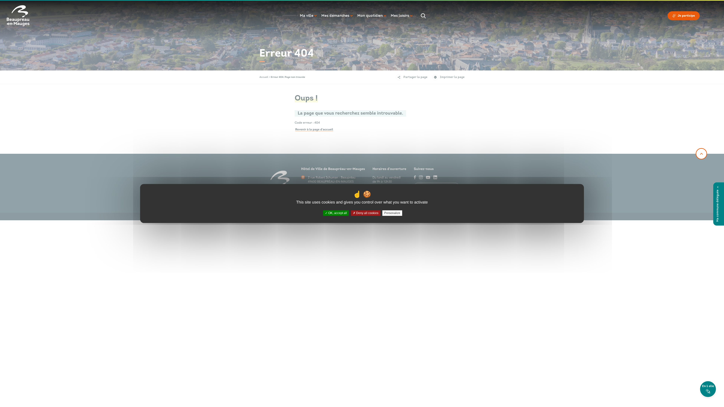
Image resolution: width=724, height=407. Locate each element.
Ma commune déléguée (717, 206)
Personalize (392, 213)
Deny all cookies (366, 213)
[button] (309, 16)
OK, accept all (337, 213)
